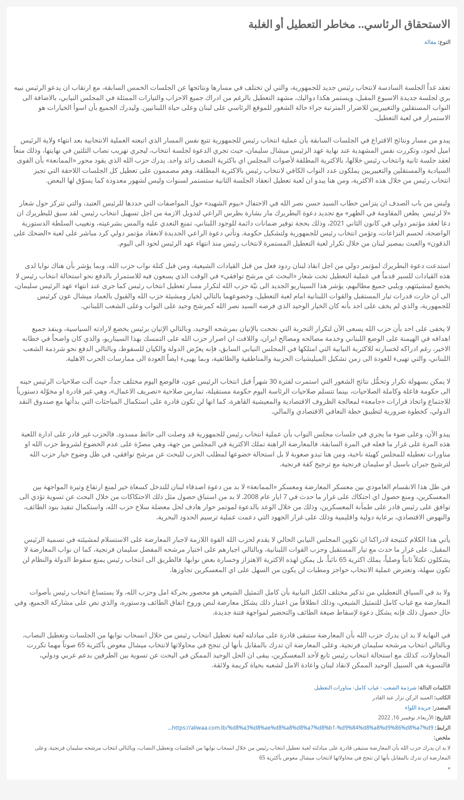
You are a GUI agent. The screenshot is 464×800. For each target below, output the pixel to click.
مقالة (430, 42)
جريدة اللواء (418, 707)
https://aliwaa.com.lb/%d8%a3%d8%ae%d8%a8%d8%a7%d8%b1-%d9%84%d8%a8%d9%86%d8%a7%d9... (300, 727)
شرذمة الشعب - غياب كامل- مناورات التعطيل (365, 687)
